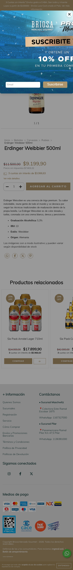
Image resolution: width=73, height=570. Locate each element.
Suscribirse (55, 84)
